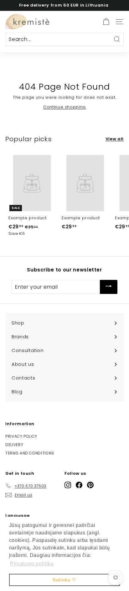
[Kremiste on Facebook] (79, 484)
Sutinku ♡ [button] (64, 579)
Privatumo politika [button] (32, 563)
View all (115, 139)
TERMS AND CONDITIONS (29, 453)
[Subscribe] (108, 287)
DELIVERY (14, 444)
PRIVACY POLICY (21, 436)
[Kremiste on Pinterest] (90, 484)
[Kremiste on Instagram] (67, 484)
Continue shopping (64, 107)
